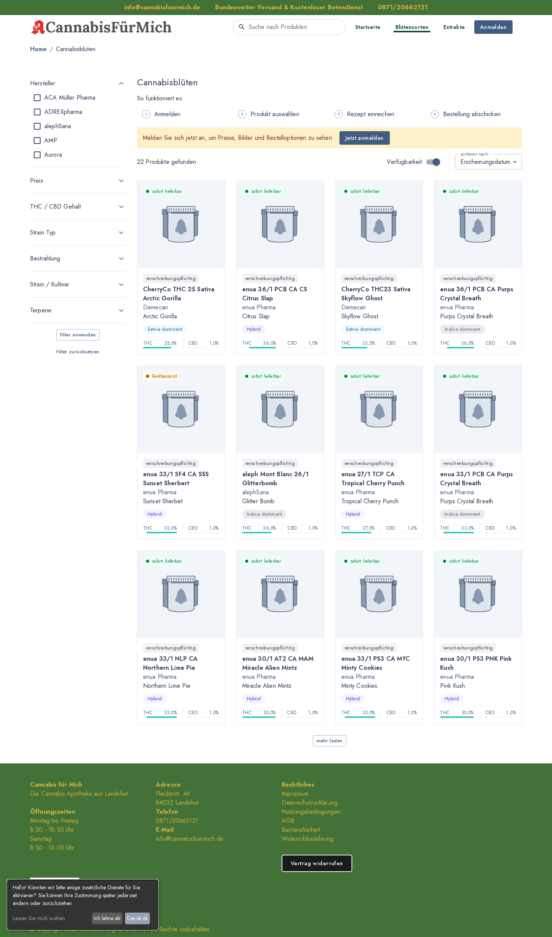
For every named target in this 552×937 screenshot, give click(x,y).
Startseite (367, 27)
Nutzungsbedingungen (311, 811)
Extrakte (454, 27)
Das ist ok (137, 918)
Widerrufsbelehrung (307, 838)
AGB (288, 820)
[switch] (436, 162)
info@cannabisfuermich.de (190, 838)
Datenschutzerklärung (310, 802)
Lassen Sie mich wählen (39, 918)
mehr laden (330, 740)
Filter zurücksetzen (77, 351)
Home (38, 49)
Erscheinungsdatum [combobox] (485, 161)
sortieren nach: (474, 154)
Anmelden (493, 27)
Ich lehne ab (107, 918)
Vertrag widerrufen (317, 863)
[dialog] (83, 904)
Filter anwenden (78, 334)
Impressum (295, 793)
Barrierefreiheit (301, 829)
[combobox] (289, 27)
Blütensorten (411, 27)
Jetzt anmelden (364, 138)
